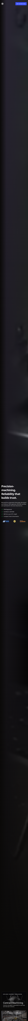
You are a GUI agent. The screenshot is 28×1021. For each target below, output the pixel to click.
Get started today (21, 4)
